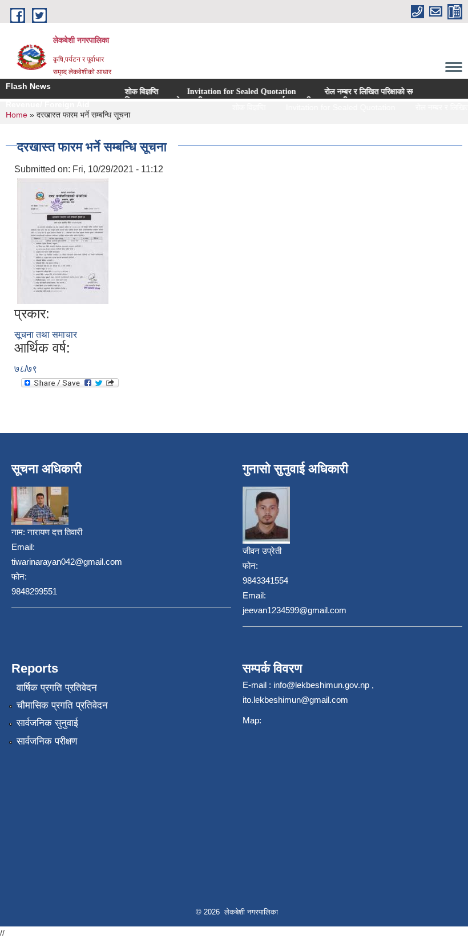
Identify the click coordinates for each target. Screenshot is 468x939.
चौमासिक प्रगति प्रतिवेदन (62, 705)
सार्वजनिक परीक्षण (47, 741)
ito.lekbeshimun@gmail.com (295, 700)
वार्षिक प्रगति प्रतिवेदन (57, 687)
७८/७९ (25, 369)
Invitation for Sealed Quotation (217, 91)
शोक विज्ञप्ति (117, 91)
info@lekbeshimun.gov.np (321, 685)
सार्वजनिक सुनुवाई (47, 723)
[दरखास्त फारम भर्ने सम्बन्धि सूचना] (62, 241)
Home (16, 114)
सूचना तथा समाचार (45, 334)
